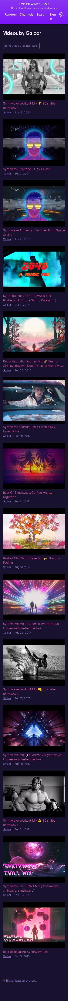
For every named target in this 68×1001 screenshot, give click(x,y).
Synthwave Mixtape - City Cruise (26, 169)
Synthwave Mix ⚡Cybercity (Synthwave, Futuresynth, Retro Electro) (32, 757)
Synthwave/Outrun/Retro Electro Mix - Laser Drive (30, 429)
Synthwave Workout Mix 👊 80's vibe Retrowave (29, 691)
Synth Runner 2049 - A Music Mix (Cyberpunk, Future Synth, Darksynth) (29, 298)
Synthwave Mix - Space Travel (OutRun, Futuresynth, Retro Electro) (31, 626)
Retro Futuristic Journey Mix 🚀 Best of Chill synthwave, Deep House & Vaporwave (33, 363)
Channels (26, 14)
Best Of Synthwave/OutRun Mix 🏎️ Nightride (27, 495)
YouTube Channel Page (22, 45)
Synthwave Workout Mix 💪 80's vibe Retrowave (29, 823)
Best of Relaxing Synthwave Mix (25, 952)
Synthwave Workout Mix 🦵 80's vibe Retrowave (29, 105)
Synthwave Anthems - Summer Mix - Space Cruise (34, 232)
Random (11, 14)
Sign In (52, 17)
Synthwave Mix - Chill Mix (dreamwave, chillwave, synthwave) (31, 888)
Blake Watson (15, 980)
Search (41, 14)
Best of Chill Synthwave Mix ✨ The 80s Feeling (31, 560)
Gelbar (7, 112)
